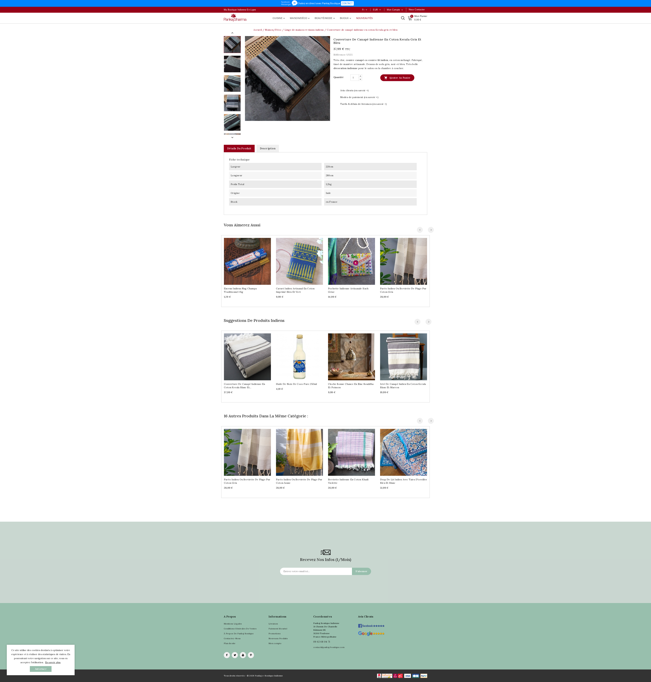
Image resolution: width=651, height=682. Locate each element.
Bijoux (346, 18)
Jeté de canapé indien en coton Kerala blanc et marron (403, 385)
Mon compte (275, 643)
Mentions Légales (233, 623)
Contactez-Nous (232, 638)
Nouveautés (364, 18)
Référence (339, 54)
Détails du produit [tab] (239, 148)
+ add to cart (244, 260)
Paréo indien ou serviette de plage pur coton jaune (299, 481)
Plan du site (229, 643)
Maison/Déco (300, 18)
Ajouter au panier (397, 78)
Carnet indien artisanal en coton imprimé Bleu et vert (295, 290)
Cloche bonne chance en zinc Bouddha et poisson (350, 385)
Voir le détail (251, 260)
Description (267, 148)
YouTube (243, 655)
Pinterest (251, 655)
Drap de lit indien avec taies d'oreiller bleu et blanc (403, 481)
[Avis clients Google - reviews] (371, 633)
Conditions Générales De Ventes (240, 628)
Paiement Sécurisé (278, 628)
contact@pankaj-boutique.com (328, 647)
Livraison (273, 623)
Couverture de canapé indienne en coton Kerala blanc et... (244, 385)
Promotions (275, 633)
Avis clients (365, 616)
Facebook (227, 655)
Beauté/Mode (325, 18)
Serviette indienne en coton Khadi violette (348, 481)
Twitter (235, 655)
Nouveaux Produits (278, 638)
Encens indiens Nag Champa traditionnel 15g (240, 290)
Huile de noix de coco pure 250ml (296, 384)
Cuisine (279, 18)
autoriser (40, 668)
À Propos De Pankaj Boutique (239, 633)
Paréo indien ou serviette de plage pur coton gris (403, 290)
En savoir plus (53, 662)
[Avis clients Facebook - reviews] (371, 624)
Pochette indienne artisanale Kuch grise (348, 290)
